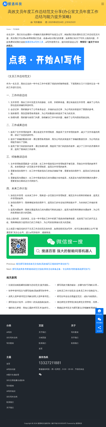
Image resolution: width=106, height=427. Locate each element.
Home (8, 29)
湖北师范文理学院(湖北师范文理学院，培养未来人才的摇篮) (78, 302)
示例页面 (42, 337)
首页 (40, 348)
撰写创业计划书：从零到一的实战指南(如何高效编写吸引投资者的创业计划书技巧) (30, 302)
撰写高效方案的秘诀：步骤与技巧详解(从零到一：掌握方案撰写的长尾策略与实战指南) (78, 285)
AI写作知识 (10, 391)
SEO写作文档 (11, 337)
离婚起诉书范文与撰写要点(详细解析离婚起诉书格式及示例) (78, 308)
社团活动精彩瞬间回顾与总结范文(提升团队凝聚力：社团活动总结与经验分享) (30, 285)
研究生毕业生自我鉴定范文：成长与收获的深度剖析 (78, 296)
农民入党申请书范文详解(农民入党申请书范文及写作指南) (30, 296)
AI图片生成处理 (12, 375)
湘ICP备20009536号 (58, 423)
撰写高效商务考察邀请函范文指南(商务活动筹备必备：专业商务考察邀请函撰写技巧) (51, 269)
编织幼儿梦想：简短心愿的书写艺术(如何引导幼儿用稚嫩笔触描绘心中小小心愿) (30, 308)
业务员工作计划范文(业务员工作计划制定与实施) (78, 290)
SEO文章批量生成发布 (15, 380)
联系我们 (42, 343)
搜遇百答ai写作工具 (34, 42)
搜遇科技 (79, 423)
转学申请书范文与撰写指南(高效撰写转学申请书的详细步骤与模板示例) (30, 290)
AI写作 (9, 332)
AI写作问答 (10, 369)
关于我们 (42, 332)
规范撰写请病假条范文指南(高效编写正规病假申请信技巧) (42, 264)
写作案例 (38, 22)
